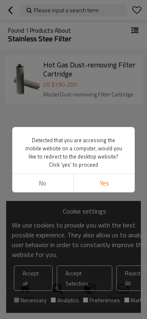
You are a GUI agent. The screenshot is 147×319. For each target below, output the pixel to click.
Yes (104, 183)
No (42, 183)
